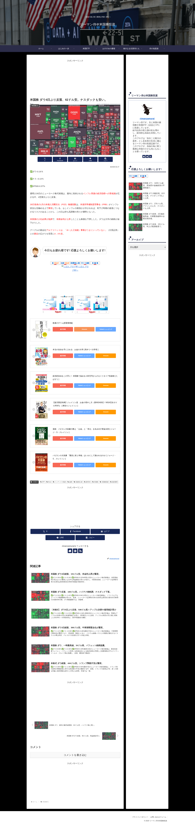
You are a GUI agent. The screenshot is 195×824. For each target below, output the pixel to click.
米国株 (96, 482)
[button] (105, 159)
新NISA (88, 482)
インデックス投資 (60, 482)
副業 (70, 482)
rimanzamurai (147, 118)
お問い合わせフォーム (158, 817)
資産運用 (114, 482)
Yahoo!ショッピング (106, 329)
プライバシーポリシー (140, 817)
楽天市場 (63, 329)
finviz (49, 482)
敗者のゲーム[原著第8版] (63, 323)
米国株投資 (105, 482)
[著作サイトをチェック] (70, 551)
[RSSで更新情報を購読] (80, 551)
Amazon (84, 329)
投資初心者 (79, 482)
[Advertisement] (75, 78)
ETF (43, 482)
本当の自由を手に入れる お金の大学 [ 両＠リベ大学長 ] (75, 350)
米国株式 (35, 482)
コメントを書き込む (75, 755)
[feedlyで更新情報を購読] (75, 551)
